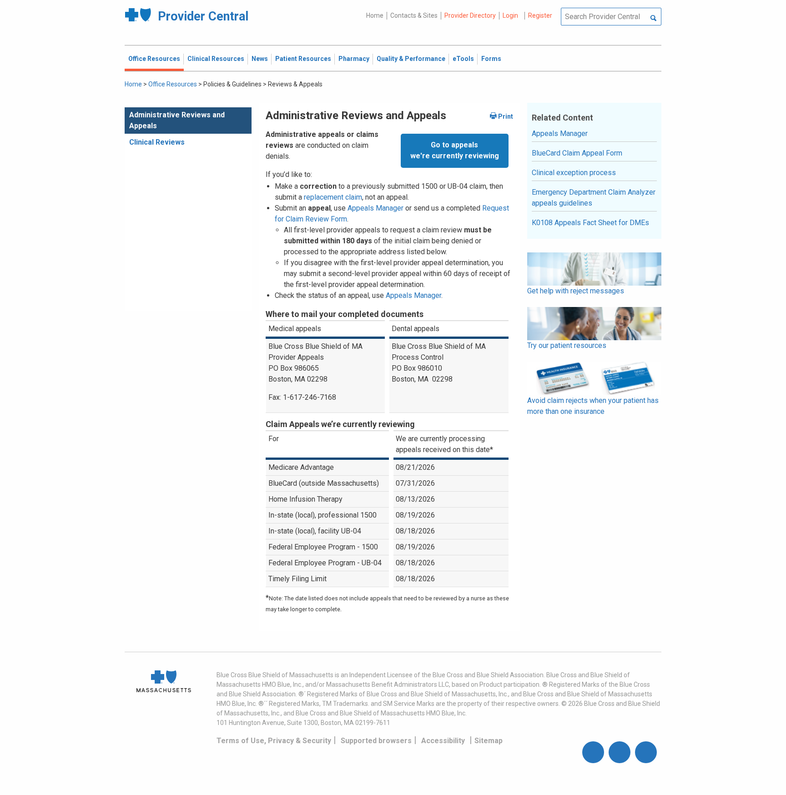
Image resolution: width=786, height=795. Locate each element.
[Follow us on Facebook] (593, 752)
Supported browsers (376, 740)
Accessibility (443, 740)
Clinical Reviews (157, 142)
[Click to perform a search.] (653, 19)
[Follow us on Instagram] (619, 752)
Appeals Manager (375, 208)
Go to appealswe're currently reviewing (454, 150)
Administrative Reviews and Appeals (177, 120)
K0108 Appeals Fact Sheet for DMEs (590, 222)
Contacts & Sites (414, 15)
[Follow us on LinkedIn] (646, 752)
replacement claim (333, 197)
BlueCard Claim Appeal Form (577, 153)
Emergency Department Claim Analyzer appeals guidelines (593, 197)
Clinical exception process (574, 172)
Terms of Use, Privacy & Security (274, 740)
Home (374, 15)
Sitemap (488, 740)
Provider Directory (470, 15)
